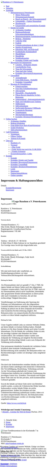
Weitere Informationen (8, 466)
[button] (9, 10)
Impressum (10, 190)
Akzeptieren (4, 464)
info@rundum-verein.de (14, 443)
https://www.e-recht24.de (16, 403)
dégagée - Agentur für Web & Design (16, 412)
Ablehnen (13, 464)
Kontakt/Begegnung (13, 188)
